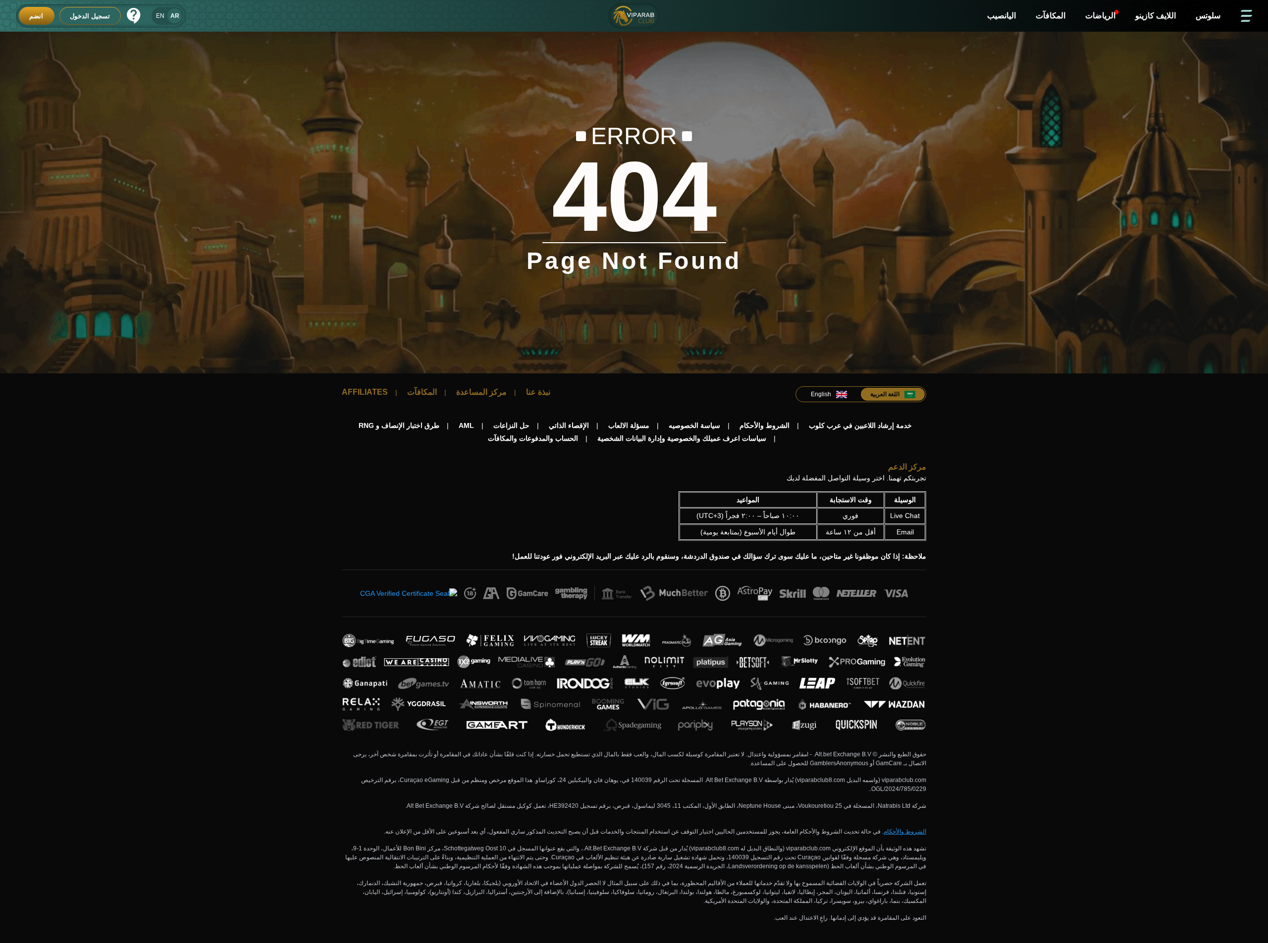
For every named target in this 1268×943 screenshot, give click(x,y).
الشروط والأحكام (905, 831)
